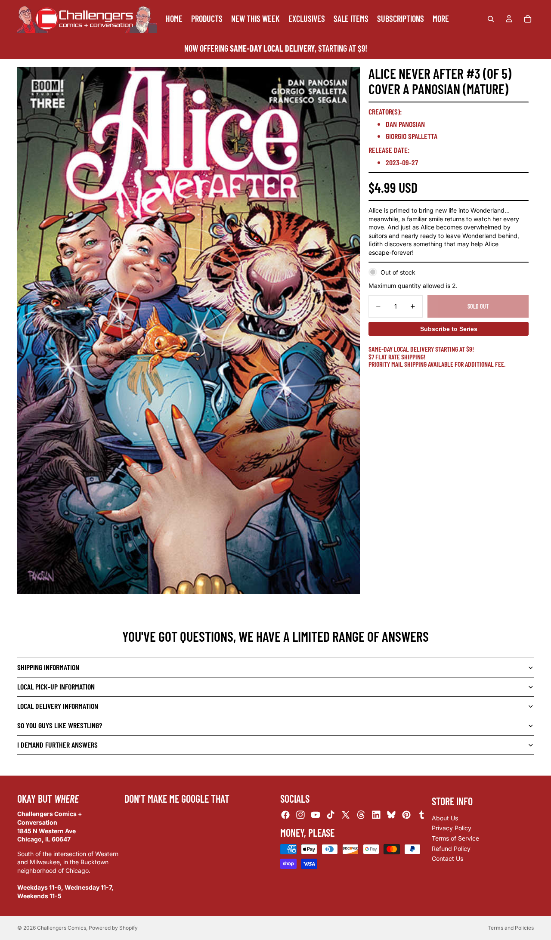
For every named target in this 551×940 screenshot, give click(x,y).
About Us (445, 818)
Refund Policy (451, 848)
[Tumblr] (421, 815)
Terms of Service (455, 838)
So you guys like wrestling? (59, 725)
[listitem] (440, 19)
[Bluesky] (391, 815)
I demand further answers (57, 744)
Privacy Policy (451, 828)
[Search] (490, 18)
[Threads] (361, 815)
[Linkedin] (376, 815)
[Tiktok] (330, 815)
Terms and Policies (511, 928)
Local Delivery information (57, 706)
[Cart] (527, 18)
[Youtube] (315, 815)
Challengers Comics (61, 928)
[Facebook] (285, 815)
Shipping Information (48, 667)
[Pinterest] (406, 815)
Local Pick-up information (56, 686)
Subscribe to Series (448, 328)
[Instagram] (300, 815)
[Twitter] (346, 815)
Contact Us (447, 858)
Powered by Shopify (113, 928)
